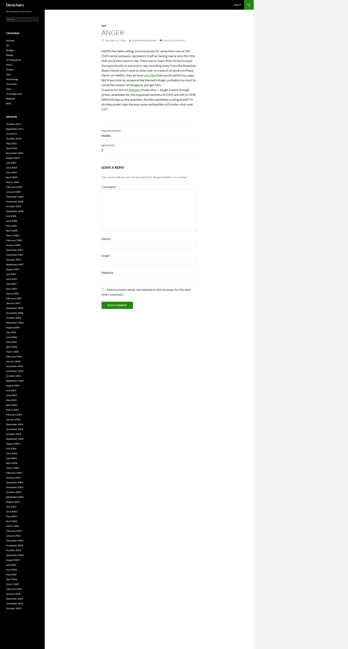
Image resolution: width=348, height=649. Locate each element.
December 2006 (14, 308)
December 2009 (14, 153)
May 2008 (11, 225)
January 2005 (13, 419)
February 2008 (14, 240)
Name (107, 239)
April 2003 (11, 521)
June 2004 (11, 453)
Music (9, 64)
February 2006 (14, 356)
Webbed (10, 98)
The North (11, 84)
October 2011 (13, 124)
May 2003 (11, 516)
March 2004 (12, 467)
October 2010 (13, 138)
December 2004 (14, 424)
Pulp (8, 74)
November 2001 (14, 603)
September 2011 (15, 128)
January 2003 (13, 535)
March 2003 (12, 526)
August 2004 (13, 443)
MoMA (111, 133)
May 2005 (11, 400)
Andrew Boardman (144, 40)
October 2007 (13, 259)
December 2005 (14, 366)
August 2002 (13, 559)
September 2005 (15, 380)
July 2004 (11, 448)
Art (104, 25)
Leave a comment (174, 40)
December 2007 (14, 249)
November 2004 (14, 429)
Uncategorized (14, 93)
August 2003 (13, 501)
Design (9, 55)
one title (150, 75)
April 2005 (11, 404)
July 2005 (11, 390)
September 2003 (15, 496)
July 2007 (11, 274)
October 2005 (13, 375)
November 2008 (14, 201)
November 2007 (14, 254)
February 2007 (14, 298)
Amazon (134, 90)
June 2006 (11, 337)
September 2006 (15, 322)
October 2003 (13, 492)
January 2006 (13, 361)
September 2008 (15, 211)
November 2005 (14, 371)
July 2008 (11, 216)
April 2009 (11, 177)
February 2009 (14, 186)
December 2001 (14, 598)
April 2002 (11, 579)
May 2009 (11, 172)
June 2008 (11, 220)
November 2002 (14, 545)
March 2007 (12, 293)
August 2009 (13, 157)
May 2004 (11, 458)
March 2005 (12, 409)
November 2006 (14, 312)
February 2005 (14, 414)
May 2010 (11, 143)
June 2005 (11, 395)
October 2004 (13, 433)
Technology (12, 79)
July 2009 (11, 162)
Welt (8, 103)
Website (107, 272)
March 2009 (12, 182)
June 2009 (11, 167)
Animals (10, 40)
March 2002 (12, 584)
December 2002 (14, 540)
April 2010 (11, 148)
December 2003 (14, 482)
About (237, 4)
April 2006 (11, 346)
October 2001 (13, 608)
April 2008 (11, 230)
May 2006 (11, 341)
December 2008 (14, 196)
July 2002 (11, 564)
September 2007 (15, 264)
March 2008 (12, 235)
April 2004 (11, 463)
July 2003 (11, 506)
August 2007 (13, 269)
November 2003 (14, 487)
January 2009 (13, 191)
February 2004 (14, 472)
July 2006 (11, 332)
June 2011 (11, 133)
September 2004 (15, 438)
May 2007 (11, 283)
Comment (109, 187)
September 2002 (15, 555)
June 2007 (11, 279)
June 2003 (11, 511)
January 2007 (13, 303)
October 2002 (13, 550)
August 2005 (13, 385)
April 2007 (11, 288)
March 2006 (12, 351)
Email (106, 256)
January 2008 (13, 245)
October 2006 (13, 317)
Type (8, 88)
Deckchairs (15, 5)
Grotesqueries (13, 59)
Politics (10, 69)
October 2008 (13, 206)
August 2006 (13, 327)
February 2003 (14, 530)
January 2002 (13, 593)
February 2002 (14, 588)
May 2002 (11, 574)
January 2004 (13, 477)
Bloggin (10, 50)
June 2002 (11, 569)
